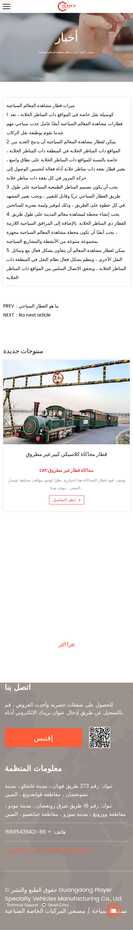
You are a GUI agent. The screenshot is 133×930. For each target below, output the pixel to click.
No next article (35, 315)
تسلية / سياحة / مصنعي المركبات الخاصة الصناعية (66, 911)
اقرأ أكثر (66, 645)
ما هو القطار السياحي (39, 306)
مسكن (90, 52)
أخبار (82, 52)
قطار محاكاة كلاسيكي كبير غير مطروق (66, 454)
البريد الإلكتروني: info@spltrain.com (47, 850)
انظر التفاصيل (65, 500)
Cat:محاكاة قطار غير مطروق (66, 470)
